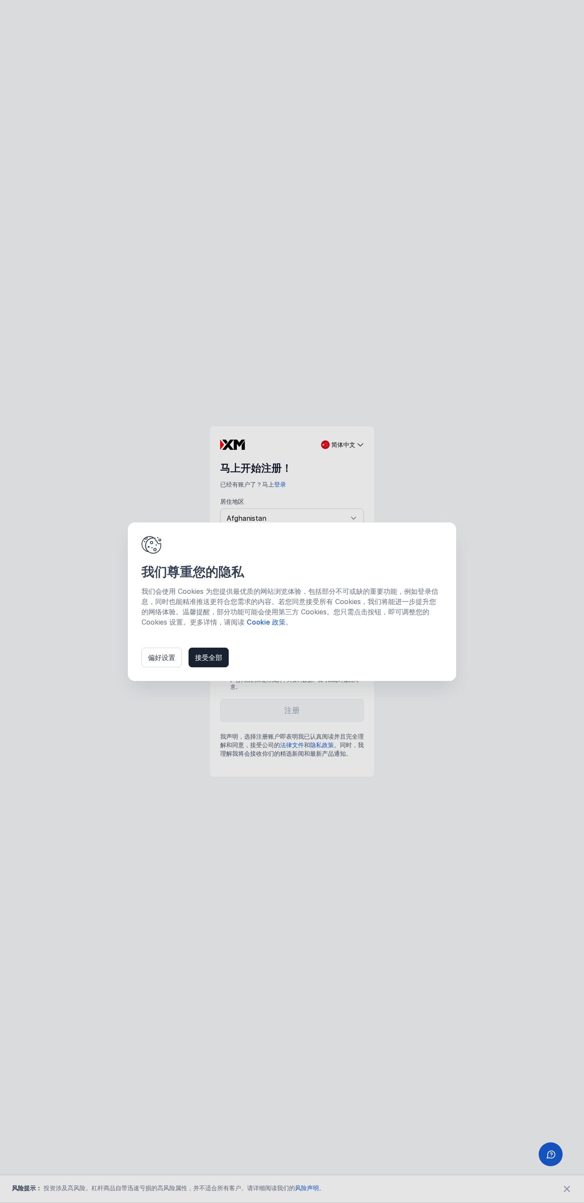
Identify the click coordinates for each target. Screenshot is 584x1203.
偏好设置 (161, 657)
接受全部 (208, 657)
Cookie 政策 (266, 622)
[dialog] (292, 601)
